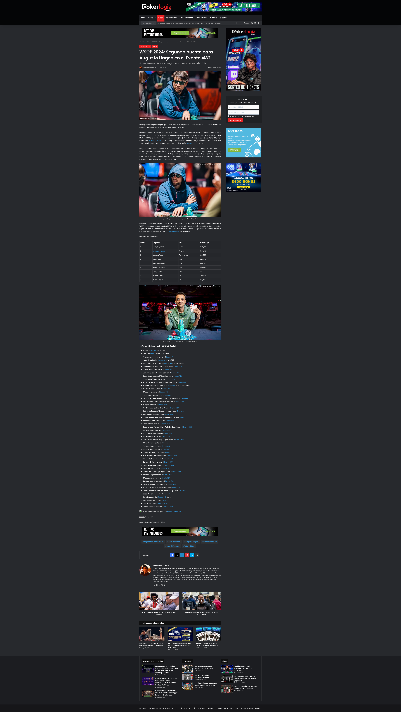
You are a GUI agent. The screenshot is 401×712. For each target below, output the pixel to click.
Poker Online (171, 18)
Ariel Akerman (174, 542)
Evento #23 (185, 398)
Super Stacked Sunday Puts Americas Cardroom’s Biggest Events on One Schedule (166, 693)
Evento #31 (181, 411)
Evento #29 (174, 408)
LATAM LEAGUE (201, 18)
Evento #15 (162, 497)
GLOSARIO (224, 18)
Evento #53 (172, 456)
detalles (154, 351)
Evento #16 (166, 389)
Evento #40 (167, 433)
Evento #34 (184, 417)
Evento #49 (166, 446)
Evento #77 (166, 500)
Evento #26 (179, 402)
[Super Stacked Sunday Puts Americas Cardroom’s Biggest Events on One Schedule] (148, 693)
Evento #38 (187, 427)
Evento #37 (165, 424)
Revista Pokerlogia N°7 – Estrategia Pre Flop (204, 676)
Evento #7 (179, 366)
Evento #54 (168, 459)
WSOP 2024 (189, 546)
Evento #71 (183, 491)
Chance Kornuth (192, 143)
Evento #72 (167, 494)
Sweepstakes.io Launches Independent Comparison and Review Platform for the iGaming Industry (166, 669)
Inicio (143, 18)
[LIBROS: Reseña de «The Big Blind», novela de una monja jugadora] (227, 679)
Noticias (151, 18)
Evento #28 (162, 405)
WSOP (160, 18)
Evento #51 (166, 449)
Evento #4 (171, 386)
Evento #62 (176, 472)
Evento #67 (166, 478)
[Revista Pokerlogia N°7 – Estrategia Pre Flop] (187, 677)
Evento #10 (178, 376)
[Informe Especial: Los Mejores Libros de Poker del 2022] (227, 689)
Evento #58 (169, 465)
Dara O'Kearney (172, 546)
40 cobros (161, 360)
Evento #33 (168, 414)
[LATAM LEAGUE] (180, 33)
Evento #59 (165, 468)
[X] (157, 585)
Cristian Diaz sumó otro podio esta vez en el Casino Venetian (151, 644)
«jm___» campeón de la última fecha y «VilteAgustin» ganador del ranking (180, 645)
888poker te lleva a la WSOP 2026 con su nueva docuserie (176, 23)
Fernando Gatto (148, 67)
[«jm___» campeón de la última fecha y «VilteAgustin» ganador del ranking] (180, 634)
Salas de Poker (187, 18)
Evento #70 (176, 487)
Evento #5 (168, 363)
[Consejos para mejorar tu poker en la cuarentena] (187, 669)
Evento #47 (167, 443)
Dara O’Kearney (155, 141)
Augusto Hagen (191, 542)
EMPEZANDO (211, 708)
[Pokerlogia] (156, 7)
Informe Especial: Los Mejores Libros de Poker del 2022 (245, 687)
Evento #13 (182, 382)
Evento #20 (167, 395)
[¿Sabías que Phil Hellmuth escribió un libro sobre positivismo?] (227, 669)
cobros (152, 354)
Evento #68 (169, 481)
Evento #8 (168, 370)
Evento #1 (169, 357)
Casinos (236, 708)
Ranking (213, 18)
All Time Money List (173, 231)
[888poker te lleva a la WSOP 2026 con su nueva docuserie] (208, 634)
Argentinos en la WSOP (153, 542)
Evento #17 (164, 392)
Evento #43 (167, 436)
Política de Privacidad (254, 708)
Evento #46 (179, 440)
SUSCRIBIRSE (235, 120)
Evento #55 (168, 462)
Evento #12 (171, 379)
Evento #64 (167, 475)
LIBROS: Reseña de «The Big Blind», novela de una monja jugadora (245, 678)
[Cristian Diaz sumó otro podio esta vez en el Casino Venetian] (151, 634)
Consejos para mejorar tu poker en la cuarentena (204, 667)
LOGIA (220, 708)
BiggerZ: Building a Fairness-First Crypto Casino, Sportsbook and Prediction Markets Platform (166, 681)
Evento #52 (169, 452)
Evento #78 (162, 503)
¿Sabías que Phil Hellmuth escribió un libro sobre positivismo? (244, 668)
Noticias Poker (145, 46)
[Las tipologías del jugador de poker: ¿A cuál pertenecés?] (187, 686)
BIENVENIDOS (201, 708)
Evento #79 (168, 507)
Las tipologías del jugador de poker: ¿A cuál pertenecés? (206, 684)
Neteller (243, 708)
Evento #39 (165, 430)
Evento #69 (172, 484)
